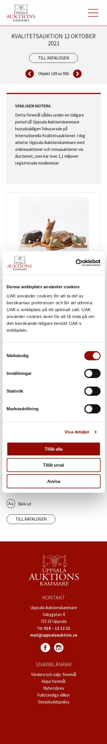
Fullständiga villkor (53, 695)
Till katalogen (53, 58)
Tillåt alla (53, 449)
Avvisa (53, 481)
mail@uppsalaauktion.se (53, 635)
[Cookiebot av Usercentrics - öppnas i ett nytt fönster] (76, 263)
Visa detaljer (76, 431)
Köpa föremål (53, 681)
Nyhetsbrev (53, 688)
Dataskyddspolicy (53, 702)
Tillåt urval (53, 465)
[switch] (92, 373)
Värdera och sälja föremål (53, 674)
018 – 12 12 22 (57, 628)
